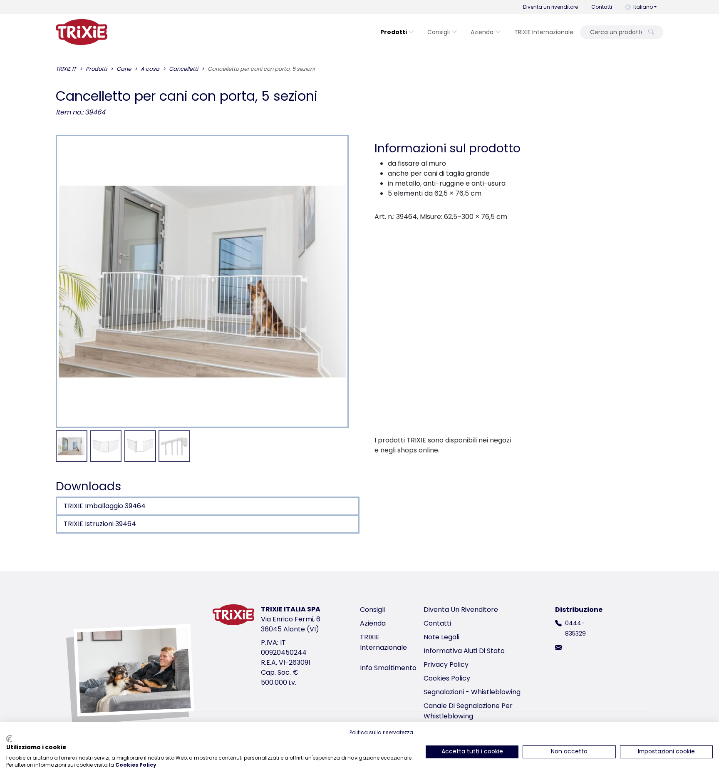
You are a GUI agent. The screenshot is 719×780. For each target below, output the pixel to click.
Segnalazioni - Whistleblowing (472, 692)
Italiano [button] (643, 6)
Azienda (482, 32)
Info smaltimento (388, 668)
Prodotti (393, 32)
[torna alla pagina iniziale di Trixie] (81, 32)
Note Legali (441, 637)
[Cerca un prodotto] (651, 32)
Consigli (438, 32)
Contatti (601, 6)
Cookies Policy (447, 678)
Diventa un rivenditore (550, 6)
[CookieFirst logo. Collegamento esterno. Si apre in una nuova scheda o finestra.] (9, 739)
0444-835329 (575, 628)
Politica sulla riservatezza (381, 732)
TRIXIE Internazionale (543, 32)
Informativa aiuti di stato (464, 651)
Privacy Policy (446, 664)
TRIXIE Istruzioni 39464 (100, 524)
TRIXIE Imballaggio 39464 (105, 506)
